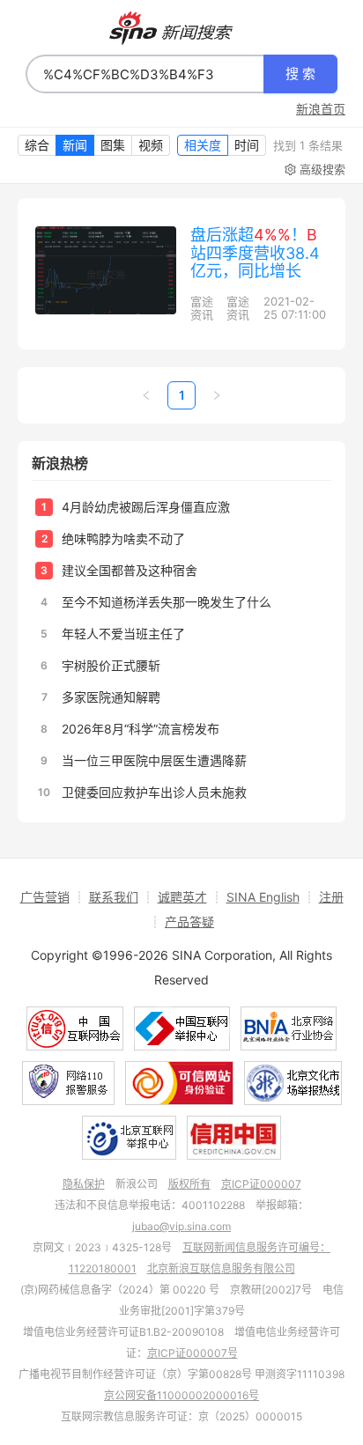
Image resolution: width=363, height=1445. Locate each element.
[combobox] (145, 74)
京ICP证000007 (261, 1184)
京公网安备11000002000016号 (181, 1395)
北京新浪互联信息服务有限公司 (221, 1268)
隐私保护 (84, 1184)
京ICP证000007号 (192, 1353)
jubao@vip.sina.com (181, 1226)
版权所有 (189, 1184)
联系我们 (113, 896)
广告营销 (45, 896)
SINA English (263, 896)
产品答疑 (189, 921)
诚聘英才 (182, 896)
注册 (331, 896)
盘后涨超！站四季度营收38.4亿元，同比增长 (255, 252)
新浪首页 (320, 109)
